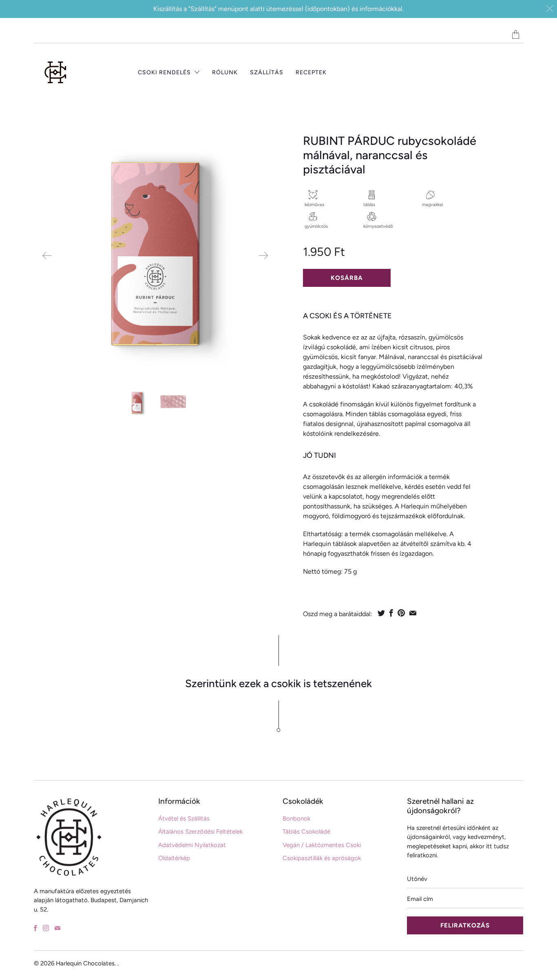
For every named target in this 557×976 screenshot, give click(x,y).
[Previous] (47, 255)
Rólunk (225, 72)
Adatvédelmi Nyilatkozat (192, 845)
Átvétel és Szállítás (184, 818)
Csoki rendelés (165, 72)
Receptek (311, 72)
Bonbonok (296, 818)
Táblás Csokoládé (306, 831)
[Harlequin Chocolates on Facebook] (35, 928)
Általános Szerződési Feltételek (200, 831)
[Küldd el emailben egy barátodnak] (413, 613)
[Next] (263, 255)
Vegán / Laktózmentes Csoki (322, 845)
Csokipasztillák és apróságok (322, 858)
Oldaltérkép (174, 858)
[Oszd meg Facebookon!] (391, 613)
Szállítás (266, 72)
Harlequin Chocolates (85, 963)
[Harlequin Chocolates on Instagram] (46, 928)
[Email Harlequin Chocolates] (57, 928)
